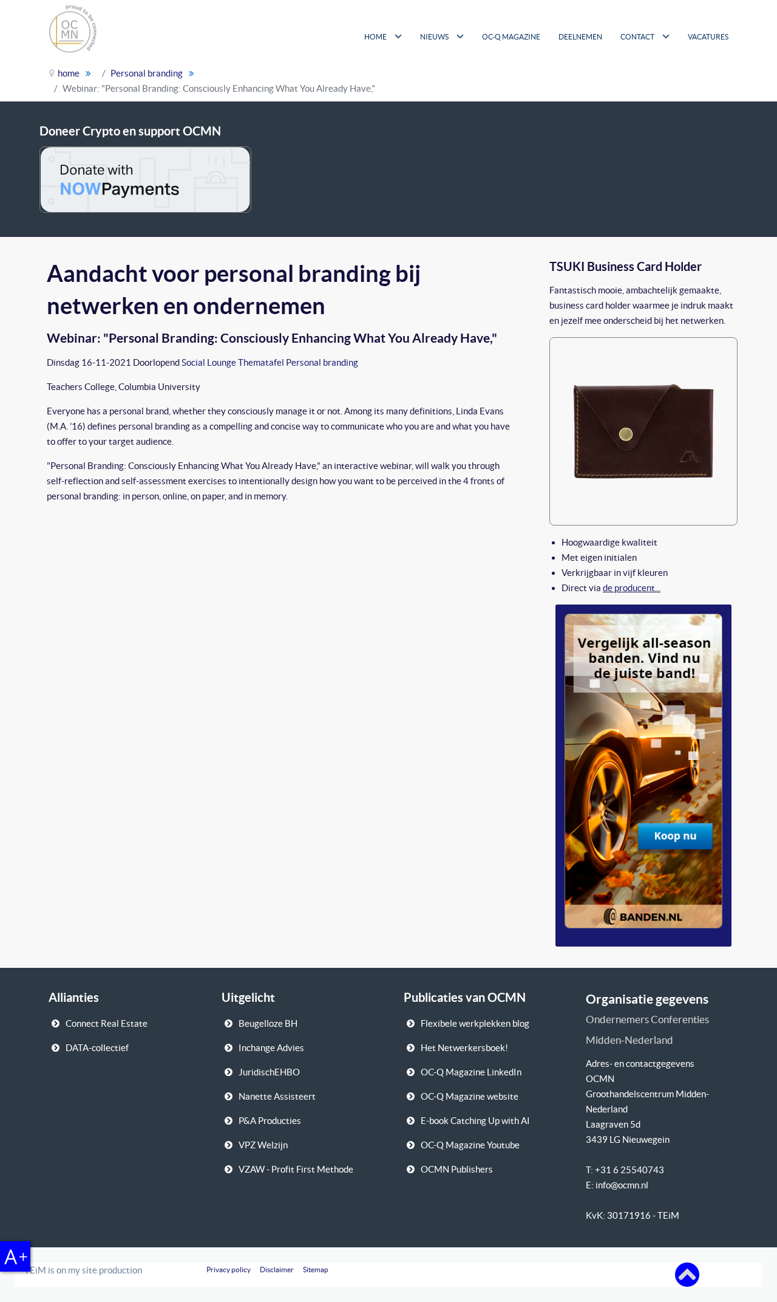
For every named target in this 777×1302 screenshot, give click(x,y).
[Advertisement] (619, 79)
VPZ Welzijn (263, 1145)
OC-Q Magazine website (469, 1096)
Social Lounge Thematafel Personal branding (270, 362)
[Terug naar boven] (687, 1274)
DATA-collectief (97, 1048)
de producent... (631, 588)
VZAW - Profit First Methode (296, 1169)
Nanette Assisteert (277, 1096)
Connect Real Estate (107, 1023)
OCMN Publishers (457, 1169)
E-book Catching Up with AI (475, 1120)
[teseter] (643, 430)
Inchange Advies (271, 1048)
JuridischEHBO (269, 1072)
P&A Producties (270, 1120)
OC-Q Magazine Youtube (470, 1145)
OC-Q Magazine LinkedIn (471, 1072)
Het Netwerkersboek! (464, 1048)
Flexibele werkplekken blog (475, 1023)
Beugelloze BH (268, 1023)
